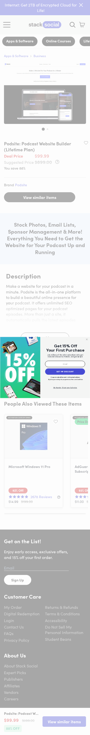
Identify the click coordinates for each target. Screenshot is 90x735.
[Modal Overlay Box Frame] (45, 367)
